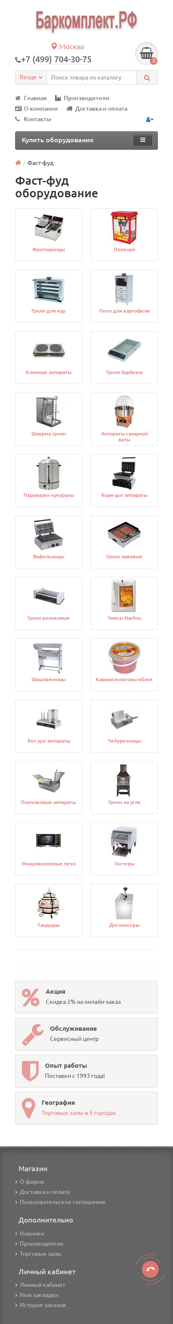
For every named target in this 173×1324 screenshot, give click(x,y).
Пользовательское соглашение (63, 1202)
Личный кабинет (42, 1285)
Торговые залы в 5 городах (79, 1112)
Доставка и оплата (101, 108)
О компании (41, 108)
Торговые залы (41, 1253)
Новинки (32, 1233)
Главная (35, 98)
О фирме (32, 1181)
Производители (87, 98)
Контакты (37, 119)
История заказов (43, 1305)
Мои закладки (39, 1295)
